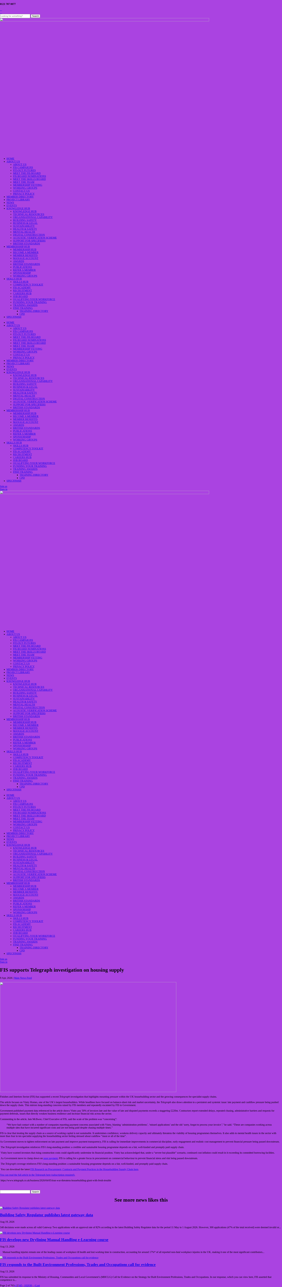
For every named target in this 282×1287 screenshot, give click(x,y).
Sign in (3, 489)
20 (28, 1285)
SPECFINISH (14, 317)
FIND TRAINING (23, 308)
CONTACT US (21, 190)
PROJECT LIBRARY (18, 199)
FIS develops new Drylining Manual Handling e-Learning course (54, 1239)
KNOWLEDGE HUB (18, 208)
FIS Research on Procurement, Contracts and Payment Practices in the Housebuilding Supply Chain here (84, 1169)
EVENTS (12, 205)
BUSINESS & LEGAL (25, 223)
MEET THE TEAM (23, 182)
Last (37, 1285)
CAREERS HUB (22, 293)
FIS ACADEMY (22, 287)
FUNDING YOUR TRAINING (30, 302)
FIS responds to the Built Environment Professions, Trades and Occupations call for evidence (78, 1264)
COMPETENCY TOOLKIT (28, 284)
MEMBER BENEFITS (25, 255)
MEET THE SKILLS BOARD (29, 179)
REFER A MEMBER (24, 270)
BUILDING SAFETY (25, 220)
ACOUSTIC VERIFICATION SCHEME (35, 237)
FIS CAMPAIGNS (23, 167)
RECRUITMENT (22, 290)
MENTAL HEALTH (24, 231)
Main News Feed (23, 978)
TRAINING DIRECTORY (34, 311)
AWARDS (18, 261)
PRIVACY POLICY (24, 193)
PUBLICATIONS (22, 267)
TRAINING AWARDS (25, 305)
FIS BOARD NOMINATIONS (29, 176)
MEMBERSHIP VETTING (27, 185)
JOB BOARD (20, 296)
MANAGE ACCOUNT (25, 258)
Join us (3, 486)
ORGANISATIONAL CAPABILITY (33, 217)
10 (25, 1285)
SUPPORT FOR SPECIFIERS (29, 240)
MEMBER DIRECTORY (20, 196)
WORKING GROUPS (25, 188)
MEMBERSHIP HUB (18, 246)
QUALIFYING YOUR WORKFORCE (34, 299)
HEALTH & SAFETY (25, 229)
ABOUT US (13, 161)
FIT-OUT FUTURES (24, 170)
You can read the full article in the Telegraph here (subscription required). (37, 1174)
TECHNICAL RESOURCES (28, 214)
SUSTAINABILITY (24, 226)
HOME (10, 158)
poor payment (50, 1158)
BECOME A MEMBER (26, 252)
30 (30, 1285)
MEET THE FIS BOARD (27, 173)
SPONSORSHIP (22, 273)
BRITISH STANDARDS (26, 243)
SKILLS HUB (14, 278)
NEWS (10, 202)
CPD (22, 314)
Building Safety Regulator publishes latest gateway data (46, 1215)
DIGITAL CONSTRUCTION (29, 234)
